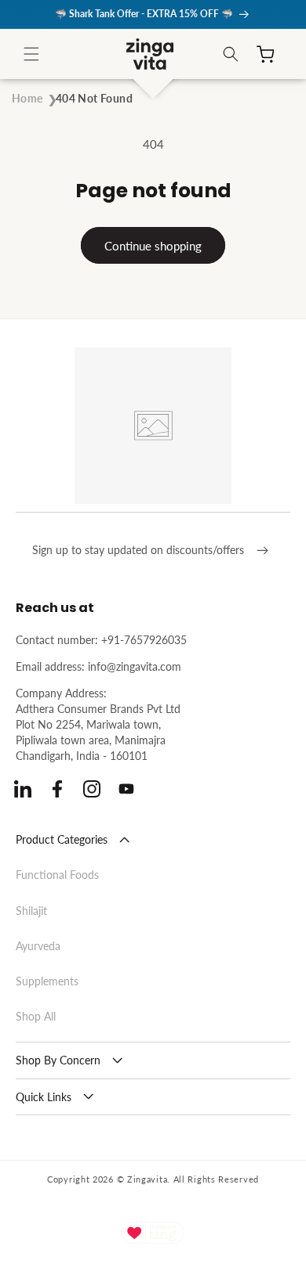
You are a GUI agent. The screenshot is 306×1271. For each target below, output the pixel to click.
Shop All (36, 1016)
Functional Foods (57, 874)
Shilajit (31, 910)
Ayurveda (38, 945)
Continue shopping (153, 246)
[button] (31, 54)
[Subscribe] (262, 550)
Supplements (47, 981)
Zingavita (147, 1179)
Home (27, 98)
